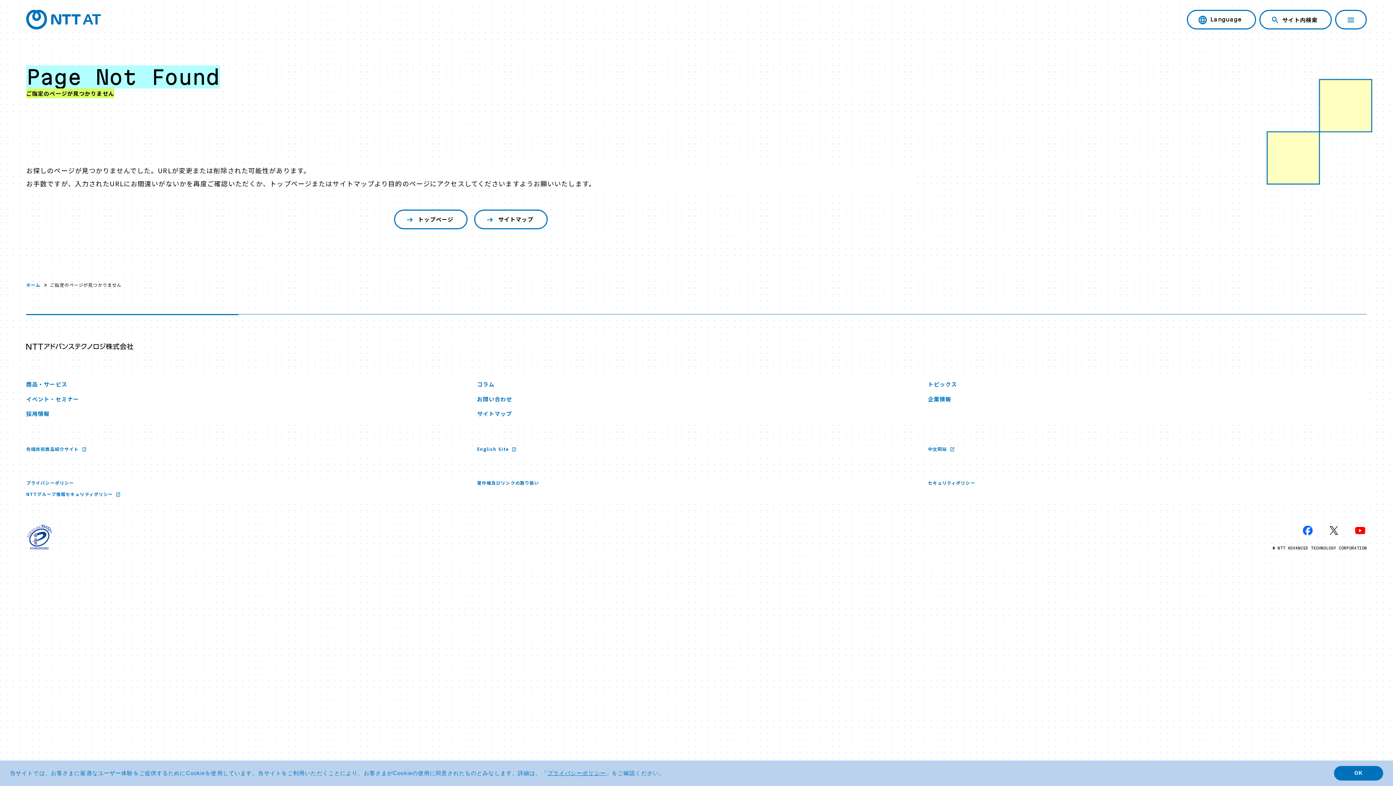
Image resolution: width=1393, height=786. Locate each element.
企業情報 (939, 399)
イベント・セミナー (52, 399)
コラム (486, 384)
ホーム (33, 285)
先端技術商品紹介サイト (53, 449)
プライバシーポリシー (50, 483)
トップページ (435, 219)
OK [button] (1358, 773)
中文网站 (938, 449)
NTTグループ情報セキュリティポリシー (70, 494)
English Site (494, 449)
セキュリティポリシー (951, 483)
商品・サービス (46, 384)
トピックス (942, 384)
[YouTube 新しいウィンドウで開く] (1360, 530)
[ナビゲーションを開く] (1351, 19)
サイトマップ (516, 219)
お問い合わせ (494, 399)
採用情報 (38, 413)
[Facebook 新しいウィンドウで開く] (1307, 530)
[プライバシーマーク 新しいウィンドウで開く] (39, 537)
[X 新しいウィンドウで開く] (1334, 530)
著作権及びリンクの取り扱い (508, 483)
